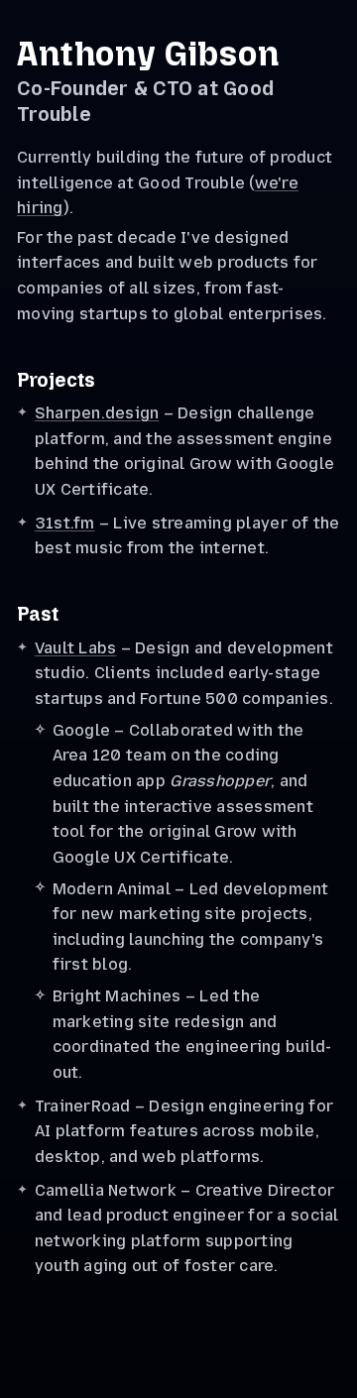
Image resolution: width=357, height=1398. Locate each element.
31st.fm (65, 523)
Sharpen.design (97, 413)
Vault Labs (76, 648)
